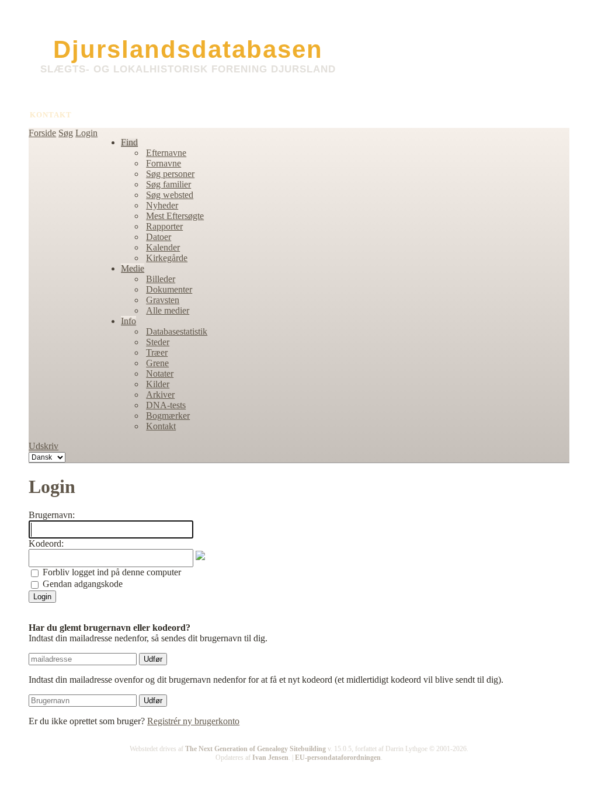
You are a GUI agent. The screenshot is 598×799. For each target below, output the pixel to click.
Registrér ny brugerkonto (193, 721)
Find (129, 142)
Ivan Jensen (270, 757)
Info (128, 321)
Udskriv (43, 446)
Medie (132, 268)
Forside (42, 133)
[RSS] (35, 764)
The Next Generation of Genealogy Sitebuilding (255, 749)
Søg (65, 133)
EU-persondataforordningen (338, 757)
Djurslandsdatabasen (188, 49)
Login (86, 133)
